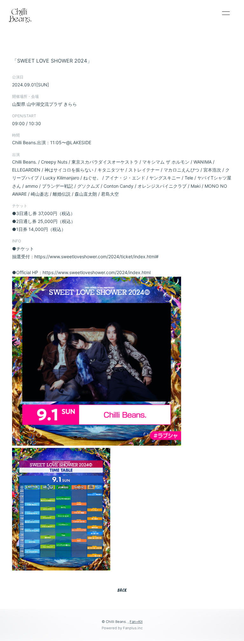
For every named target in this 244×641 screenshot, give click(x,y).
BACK (122, 590)
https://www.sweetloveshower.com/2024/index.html (97, 272)
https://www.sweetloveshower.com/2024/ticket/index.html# (96, 256)
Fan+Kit (136, 621)
